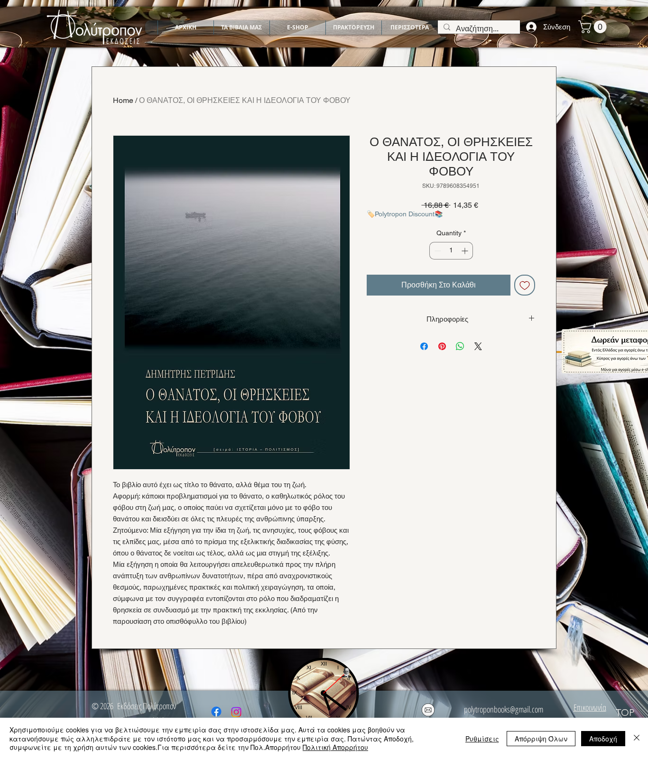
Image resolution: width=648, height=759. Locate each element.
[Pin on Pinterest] (442, 346)
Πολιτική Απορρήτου (335, 747)
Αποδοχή (603, 738)
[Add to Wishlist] (524, 285)
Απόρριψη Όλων (541, 738)
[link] (594, 26)
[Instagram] (236, 712)
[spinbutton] (451, 250)
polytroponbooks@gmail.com (503, 709)
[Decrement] (437, 250)
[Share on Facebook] (424, 346)
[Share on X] (478, 346)
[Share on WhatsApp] (460, 346)
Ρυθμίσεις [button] (482, 738)
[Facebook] (216, 711)
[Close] (636, 738)
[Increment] (466, 250)
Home (123, 100)
